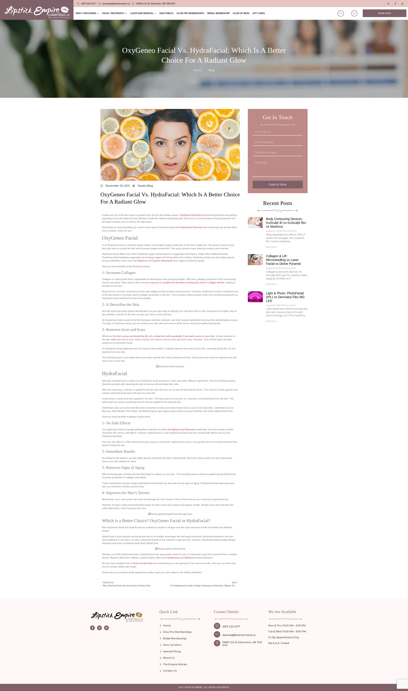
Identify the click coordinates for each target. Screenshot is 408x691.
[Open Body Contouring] (98, 13)
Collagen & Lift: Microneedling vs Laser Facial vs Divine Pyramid (283, 259)
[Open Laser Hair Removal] (155, 13)
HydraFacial (173, 557)
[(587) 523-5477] (217, 626)
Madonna (142, 260)
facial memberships (143, 563)
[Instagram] (99, 627)
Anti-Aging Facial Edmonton (181, 429)
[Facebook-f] (92, 627)
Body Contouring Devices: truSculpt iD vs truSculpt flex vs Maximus (286, 222)
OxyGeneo (189, 557)
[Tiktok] (402, 3)
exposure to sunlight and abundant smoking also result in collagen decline (187, 282)
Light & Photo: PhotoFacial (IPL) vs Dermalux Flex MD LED (285, 297)
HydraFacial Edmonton (191, 227)
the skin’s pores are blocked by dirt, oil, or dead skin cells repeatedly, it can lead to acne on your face (164, 336)
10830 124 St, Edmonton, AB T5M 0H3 (242, 644)
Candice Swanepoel (162, 260)
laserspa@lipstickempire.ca (238, 634)
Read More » (271, 247)
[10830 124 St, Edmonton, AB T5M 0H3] (217, 643)
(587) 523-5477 (231, 626)
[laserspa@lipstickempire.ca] (217, 634)
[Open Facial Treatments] (126, 13)
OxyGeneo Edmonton (191, 215)
